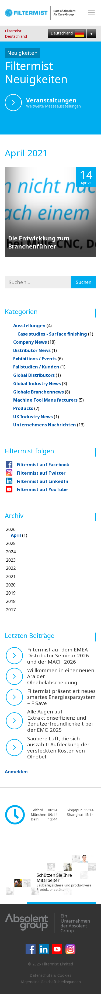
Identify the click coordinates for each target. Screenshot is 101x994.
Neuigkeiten (22, 52)
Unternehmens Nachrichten (49, 425)
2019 (11, 593)
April (16, 535)
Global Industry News (40, 383)
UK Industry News (36, 416)
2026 (16, 532)
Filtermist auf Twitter (41, 473)
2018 (11, 601)
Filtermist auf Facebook (43, 464)
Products (26, 408)
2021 (11, 576)
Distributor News (35, 350)
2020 (11, 585)
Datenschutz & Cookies (50, 975)
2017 (11, 609)
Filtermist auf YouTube (42, 489)
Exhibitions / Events (38, 359)
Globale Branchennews (41, 392)
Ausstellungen (32, 325)
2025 (11, 543)
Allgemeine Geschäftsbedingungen (50, 981)
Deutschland (62, 33)
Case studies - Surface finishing (55, 334)
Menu (91, 13)
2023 (11, 560)
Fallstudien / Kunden (39, 367)
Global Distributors (37, 375)
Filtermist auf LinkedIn (42, 481)
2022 (11, 568)
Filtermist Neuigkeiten (36, 72)
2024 (11, 551)
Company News (34, 342)
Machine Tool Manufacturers (48, 400)
